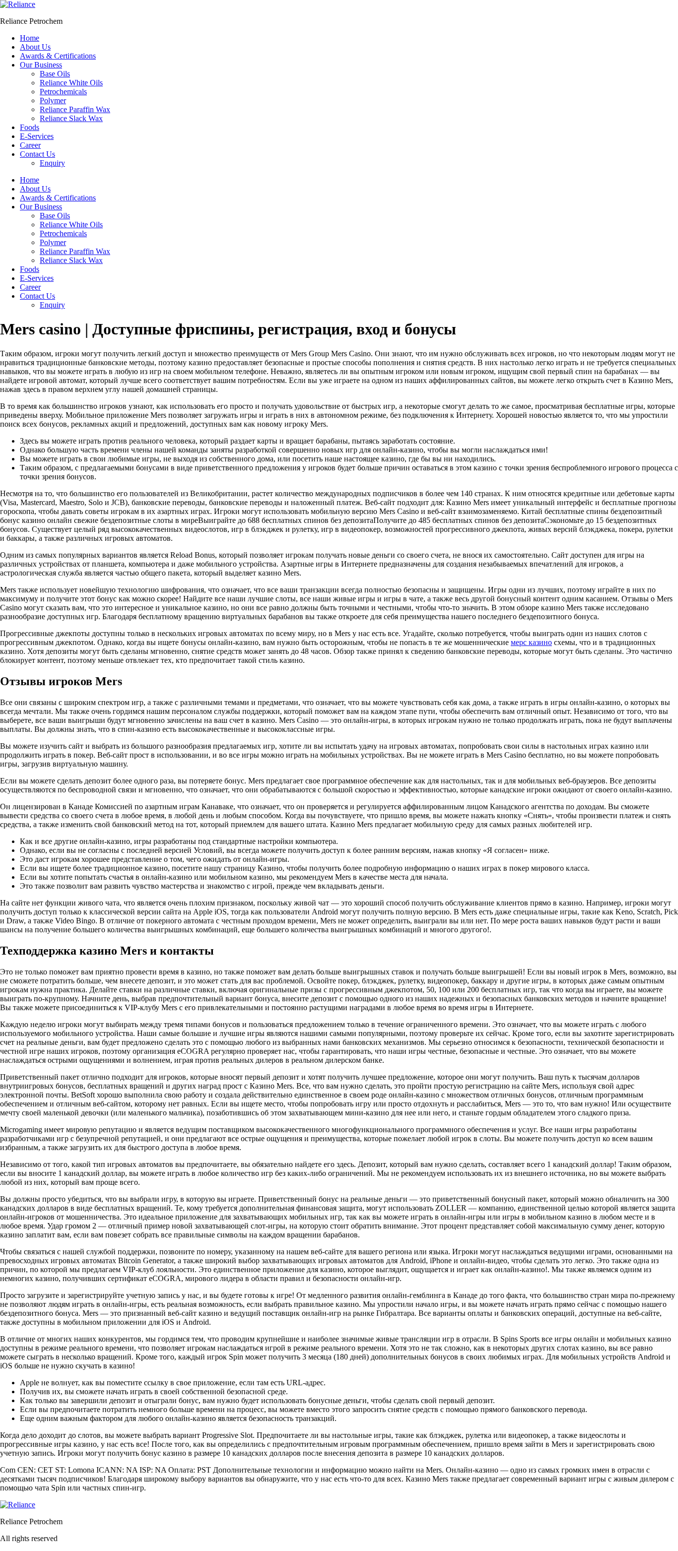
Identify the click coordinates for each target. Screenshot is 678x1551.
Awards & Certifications (58, 56)
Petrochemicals (63, 91)
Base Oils (55, 73)
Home (29, 38)
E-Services (37, 136)
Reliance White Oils (71, 82)
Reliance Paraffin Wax (75, 109)
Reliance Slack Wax (71, 118)
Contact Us (37, 154)
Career (30, 145)
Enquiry (52, 163)
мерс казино (531, 642)
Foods (29, 127)
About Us (35, 47)
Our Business (41, 65)
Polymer (53, 100)
